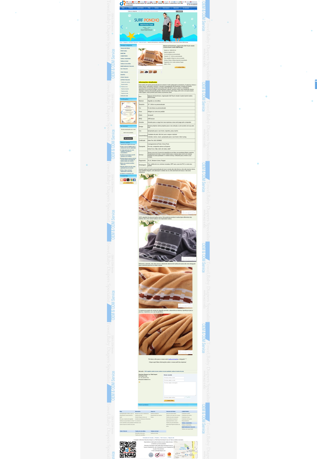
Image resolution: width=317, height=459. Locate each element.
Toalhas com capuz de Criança (173, 415)
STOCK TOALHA (124, 77)
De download (186, 8)
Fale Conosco (166, 8)
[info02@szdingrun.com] (139, 382)
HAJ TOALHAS (124, 68)
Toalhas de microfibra (126, 63)
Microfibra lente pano (140, 433)
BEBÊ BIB (123, 53)
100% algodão (147, 371)
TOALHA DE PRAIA (125, 48)
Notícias (157, 8)
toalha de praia (154, 371)
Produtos (131, 8)
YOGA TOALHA (124, 72)
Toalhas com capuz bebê (187, 429)
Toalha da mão (124, 91)
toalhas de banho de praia (178, 371)
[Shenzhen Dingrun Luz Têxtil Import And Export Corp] (123, 3)
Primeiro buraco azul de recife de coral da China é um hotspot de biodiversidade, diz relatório (128, 148)
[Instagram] (125, 179)
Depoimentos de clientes (156, 415)
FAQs (149, 8)
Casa (123, 8)
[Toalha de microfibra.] (158, 41)
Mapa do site (171, 437)
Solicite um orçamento (192, 3)
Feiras (152, 417)
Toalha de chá (124, 86)
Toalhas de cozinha (125, 82)
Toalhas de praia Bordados (172, 422)
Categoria (125, 42)
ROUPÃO (123, 74)
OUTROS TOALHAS (133, 42)
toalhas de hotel (154, 433)
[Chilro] (128, 179)
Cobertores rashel (186, 413)
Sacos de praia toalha (171, 413)
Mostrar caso (138, 422)
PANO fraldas (124, 50)
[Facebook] (134, 179)
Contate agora (128, 183)
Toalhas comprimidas (126, 58)
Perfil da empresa (155, 413)
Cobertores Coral (186, 417)
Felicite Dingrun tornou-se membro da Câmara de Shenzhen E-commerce (142, 419)
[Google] (131, 179)
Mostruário (176, 8)
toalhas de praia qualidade (165, 371)
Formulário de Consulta (148, 437)
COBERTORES (124, 56)
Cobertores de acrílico (187, 415)
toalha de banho (173, 359)
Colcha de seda (124, 95)
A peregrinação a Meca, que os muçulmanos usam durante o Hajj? (127, 415)
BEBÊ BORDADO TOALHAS (127, 66)
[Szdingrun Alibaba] (121, 179)
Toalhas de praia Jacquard (172, 417)
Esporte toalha (124, 84)
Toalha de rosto (124, 93)
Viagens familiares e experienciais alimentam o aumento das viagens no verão (128, 170)
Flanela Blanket (185, 420)
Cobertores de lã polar (187, 419)
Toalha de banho (142, 42)
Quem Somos (140, 8)
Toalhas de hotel (124, 61)
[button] (153, 40)
